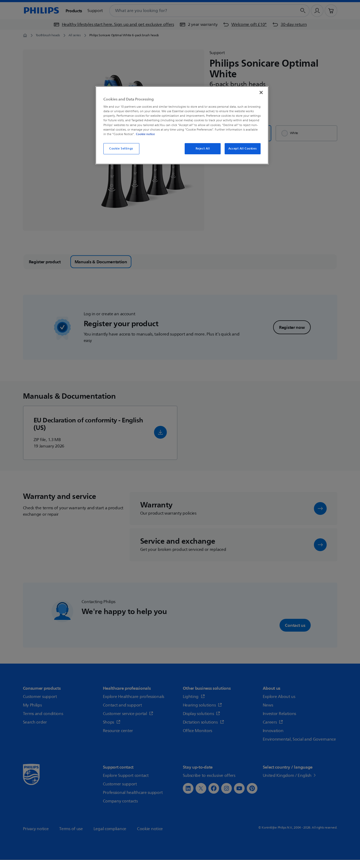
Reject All (203, 148)
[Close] (261, 92)
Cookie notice (145, 134)
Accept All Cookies (242, 148)
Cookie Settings (121, 148)
